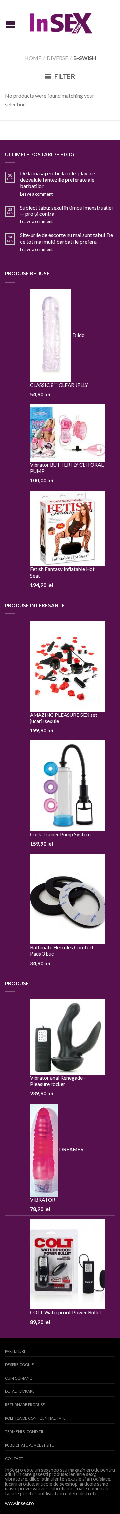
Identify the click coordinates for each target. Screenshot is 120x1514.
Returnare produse (25, 1404)
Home (32, 58)
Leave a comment (36, 194)
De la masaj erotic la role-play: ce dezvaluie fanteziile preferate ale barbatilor (57, 179)
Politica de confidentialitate (35, 1418)
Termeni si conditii (24, 1431)
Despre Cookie (19, 1364)
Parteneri (15, 1351)
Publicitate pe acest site (29, 1445)
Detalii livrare (20, 1391)
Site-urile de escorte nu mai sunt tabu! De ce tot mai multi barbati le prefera (66, 238)
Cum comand (18, 1378)
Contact (14, 1458)
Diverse (57, 58)
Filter (64, 76)
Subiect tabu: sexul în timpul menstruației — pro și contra (66, 210)
